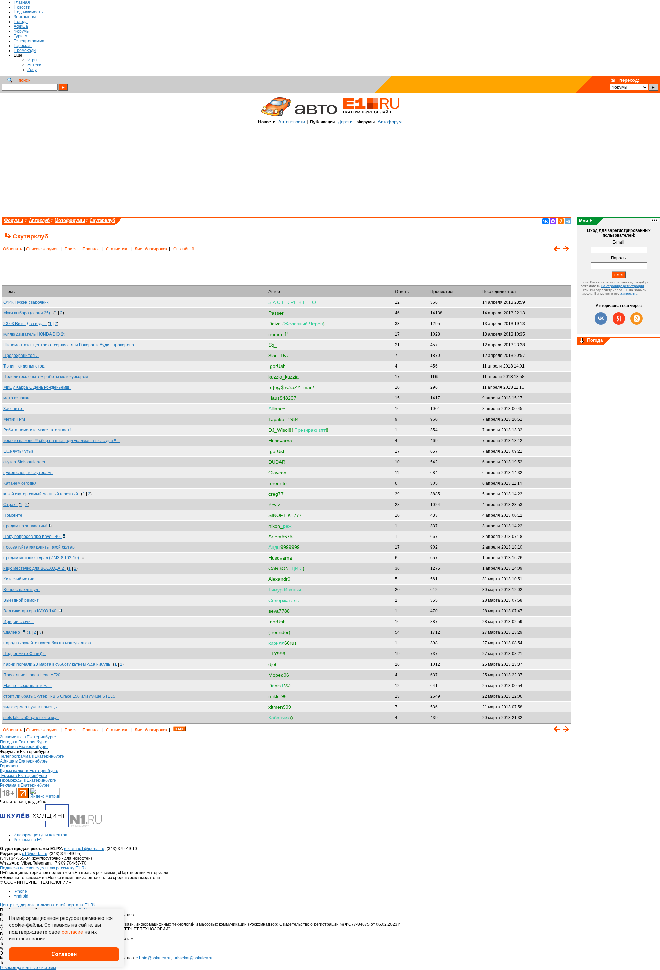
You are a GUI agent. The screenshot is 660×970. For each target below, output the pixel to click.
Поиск (70, 249)
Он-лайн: (183, 249)
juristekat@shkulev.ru (192, 958)
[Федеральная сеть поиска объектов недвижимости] (86, 826)
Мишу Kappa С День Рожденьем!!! (37, 387)
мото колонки (17, 398)
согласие (72, 932)
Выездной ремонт (22, 600)
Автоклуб (39, 220)
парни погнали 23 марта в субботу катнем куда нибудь (57, 664)
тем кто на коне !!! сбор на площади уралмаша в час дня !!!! (61, 440)
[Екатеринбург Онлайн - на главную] (371, 116)
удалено (12, 632)
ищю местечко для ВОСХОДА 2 (34, 568)
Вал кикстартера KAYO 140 (30, 611)
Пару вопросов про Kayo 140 (32, 536)
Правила (91, 249)
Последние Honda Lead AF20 (33, 675)
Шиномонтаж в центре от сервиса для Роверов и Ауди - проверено (69, 344)
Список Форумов (42, 249)
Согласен (64, 954)
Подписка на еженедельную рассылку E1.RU (44, 868)
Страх (10, 504)
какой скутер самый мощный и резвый (41, 494)
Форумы (13, 220)
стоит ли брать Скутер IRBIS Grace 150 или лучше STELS (60, 696)
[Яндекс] (619, 318)
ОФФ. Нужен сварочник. (27, 302)
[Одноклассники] (561, 221)
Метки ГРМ (15, 419)
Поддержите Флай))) (24, 653)
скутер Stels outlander (25, 462)
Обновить (12, 249)
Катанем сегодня (21, 483)
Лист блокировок (151, 249)
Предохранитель (21, 355)
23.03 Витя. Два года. (25, 323)
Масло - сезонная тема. (27, 685)
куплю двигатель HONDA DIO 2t (34, 334)
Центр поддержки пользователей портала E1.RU (48, 905)
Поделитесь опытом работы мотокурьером (46, 376)
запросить (628, 293)
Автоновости (291, 121)
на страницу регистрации (622, 286)
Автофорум (390, 121)
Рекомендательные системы (28, 967)
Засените (13, 408)
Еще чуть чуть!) (19, 451)
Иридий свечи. (18, 621)
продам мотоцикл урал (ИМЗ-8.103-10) (42, 557)
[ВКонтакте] (545, 221)
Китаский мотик (19, 579)
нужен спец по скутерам (28, 472)
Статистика (117, 249)
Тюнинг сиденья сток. (25, 366)
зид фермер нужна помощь (31, 706)
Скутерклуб (102, 220)
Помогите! (14, 515)
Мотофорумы (70, 220)
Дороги (345, 121)
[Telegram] (568, 221)
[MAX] (553, 221)
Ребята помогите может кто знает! (38, 430)
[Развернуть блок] (582, 341)
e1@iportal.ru (34, 853)
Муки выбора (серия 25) (27, 313)
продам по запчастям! (26, 525)
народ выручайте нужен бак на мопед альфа (48, 643)
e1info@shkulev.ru (153, 958)
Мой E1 (587, 220)
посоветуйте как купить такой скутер (40, 547)
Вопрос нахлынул (21, 589)
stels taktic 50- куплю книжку (31, 717)
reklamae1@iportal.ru (84, 848)
